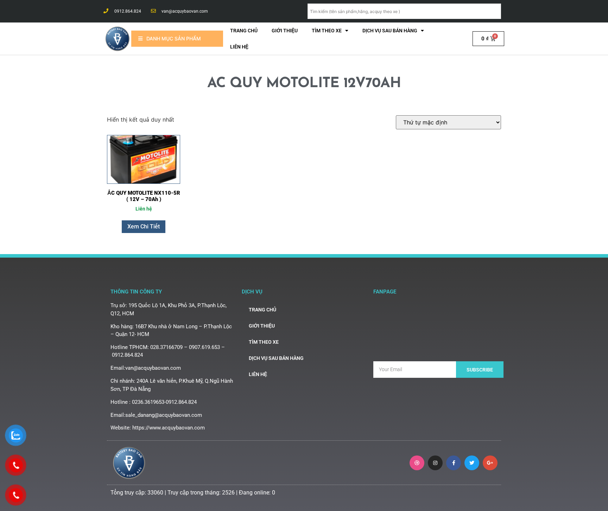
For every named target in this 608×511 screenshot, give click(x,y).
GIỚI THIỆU (285, 30)
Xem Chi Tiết (143, 226)
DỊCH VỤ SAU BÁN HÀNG (389, 30)
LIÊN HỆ (239, 47)
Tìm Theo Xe (327, 30)
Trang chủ (244, 30)
